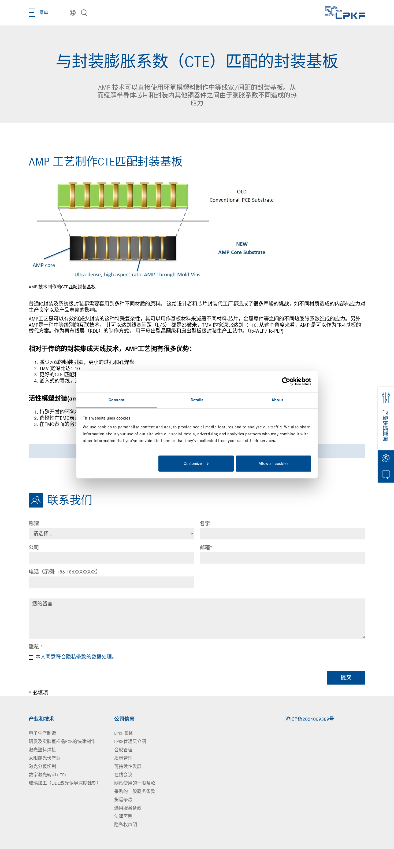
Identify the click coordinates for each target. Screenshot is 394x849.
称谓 (34, 524)
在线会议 (123, 774)
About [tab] (277, 400)
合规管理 (123, 749)
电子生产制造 (42, 733)
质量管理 (123, 758)
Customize (193, 463)
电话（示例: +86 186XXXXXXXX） (65, 572)
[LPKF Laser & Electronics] (345, 12)
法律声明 (123, 816)
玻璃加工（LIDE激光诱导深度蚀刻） (65, 783)
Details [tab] (197, 400)
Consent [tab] (117, 400)
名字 (205, 524)
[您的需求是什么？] (84, 12)
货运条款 (123, 799)
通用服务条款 (128, 808)
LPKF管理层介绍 (130, 741)
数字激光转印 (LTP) (47, 774)
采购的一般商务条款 (134, 791)
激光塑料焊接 (42, 749)
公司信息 (124, 719)
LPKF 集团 (123, 733)
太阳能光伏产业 (45, 758)
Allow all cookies (273, 463)
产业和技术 (41, 719)
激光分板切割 (42, 766)
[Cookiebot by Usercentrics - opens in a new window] (287, 381)
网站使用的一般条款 (134, 783)
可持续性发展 (128, 766)
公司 (34, 548)
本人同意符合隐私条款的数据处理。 (76, 657)
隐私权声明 (125, 824)
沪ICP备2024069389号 (309, 719)
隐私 (36, 647)
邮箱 (206, 548)
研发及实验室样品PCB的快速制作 (62, 741)
